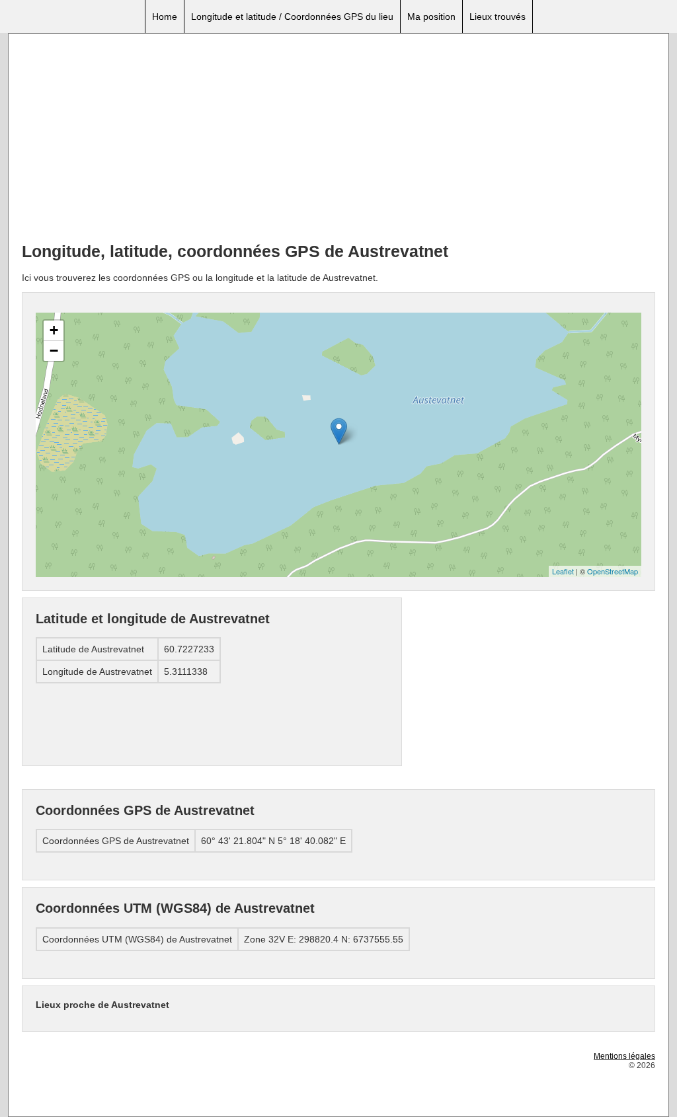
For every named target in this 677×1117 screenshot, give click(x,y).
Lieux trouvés (497, 16)
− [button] (54, 350)
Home (164, 16)
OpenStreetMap (612, 571)
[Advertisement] (338, 139)
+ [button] (54, 330)
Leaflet (563, 571)
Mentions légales (624, 1056)
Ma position (431, 16)
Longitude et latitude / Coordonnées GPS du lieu (292, 16)
